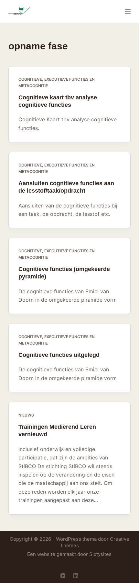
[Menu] (128, 11)
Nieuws (26, 415)
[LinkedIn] (75, 575)
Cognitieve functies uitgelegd (59, 355)
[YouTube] (62, 575)
